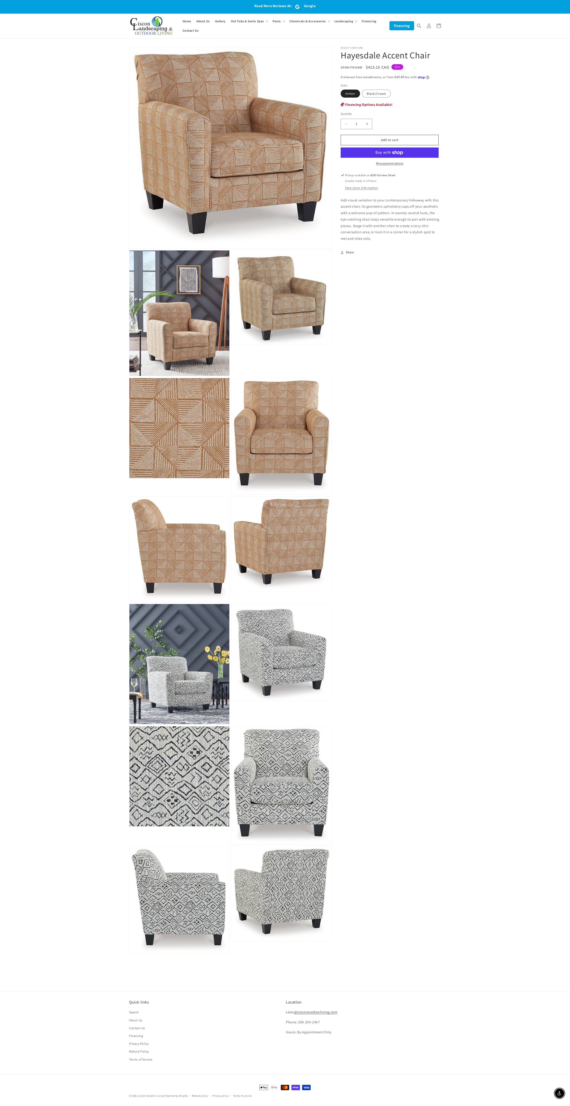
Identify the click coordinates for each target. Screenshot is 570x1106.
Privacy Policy (139, 1044)
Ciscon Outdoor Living (151, 1095)
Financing (402, 25)
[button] (249, 21)
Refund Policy (139, 1051)
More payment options (389, 163)
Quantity (346, 114)
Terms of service (242, 1095)
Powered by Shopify (176, 1095)
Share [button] (350, 252)
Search (134, 1012)
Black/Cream (376, 94)
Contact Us (137, 1028)
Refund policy (200, 1095)
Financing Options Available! (368, 104)
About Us (135, 1020)
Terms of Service (141, 1059)
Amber (350, 94)
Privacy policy (220, 1095)
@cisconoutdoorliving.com (315, 1012)
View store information (361, 188)
